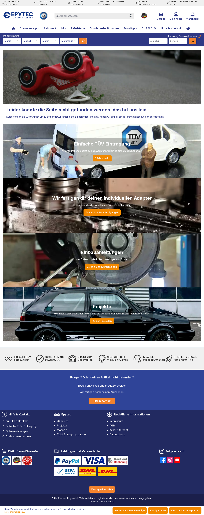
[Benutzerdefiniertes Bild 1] (67, 460)
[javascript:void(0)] (199, 36)
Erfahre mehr (102, 158)
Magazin (62, 430)
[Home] (13, 28)
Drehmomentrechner (18, 436)
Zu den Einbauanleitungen (102, 266)
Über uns (62, 421)
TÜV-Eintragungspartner (72, 434)
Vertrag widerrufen (102, 489)
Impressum (116, 421)
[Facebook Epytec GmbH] (163, 459)
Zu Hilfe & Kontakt (17, 421)
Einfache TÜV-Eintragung (21, 426)
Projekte (62, 425)
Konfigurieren (158, 510)
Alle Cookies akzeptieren (185, 510)
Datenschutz (117, 434)
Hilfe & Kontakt (102, 401)
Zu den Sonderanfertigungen (102, 212)
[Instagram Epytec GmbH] (170, 459)
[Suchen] (130, 16)
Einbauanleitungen (17, 431)
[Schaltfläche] (189, 28)
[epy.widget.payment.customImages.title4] (66, 471)
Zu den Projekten (102, 321)
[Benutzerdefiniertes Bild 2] (94, 460)
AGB (112, 425)
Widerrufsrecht (118, 430)
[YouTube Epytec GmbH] (177, 459)
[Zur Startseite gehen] (18, 15)
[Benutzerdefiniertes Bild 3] (118, 460)
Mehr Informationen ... (14, 512)
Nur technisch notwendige (130, 510)
